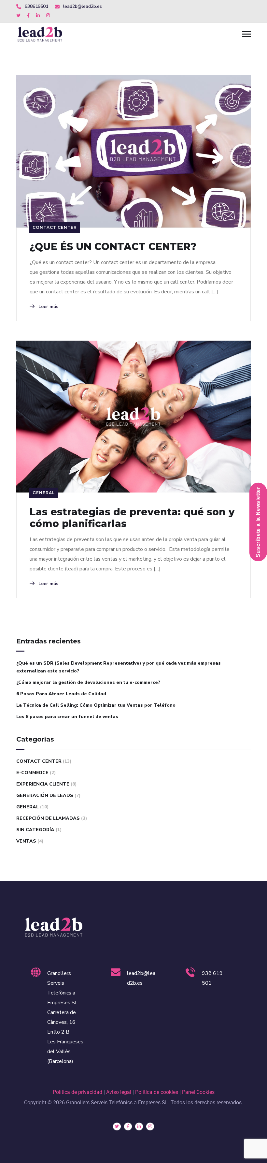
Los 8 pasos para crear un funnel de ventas (67, 717)
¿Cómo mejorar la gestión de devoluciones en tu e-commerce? (88, 682)
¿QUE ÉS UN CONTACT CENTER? (113, 247)
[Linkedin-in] (139, 1126)
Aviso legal (118, 1092)
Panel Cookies (198, 1092)
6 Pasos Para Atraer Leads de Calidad (61, 694)
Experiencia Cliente (42, 784)
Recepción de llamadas (48, 818)
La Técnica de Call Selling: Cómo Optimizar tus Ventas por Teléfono (96, 705)
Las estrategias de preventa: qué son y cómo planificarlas (132, 518)
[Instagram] (150, 1126)
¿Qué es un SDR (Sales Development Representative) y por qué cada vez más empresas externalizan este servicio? (118, 667)
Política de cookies (156, 1092)
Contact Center (55, 227)
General (44, 492)
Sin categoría (35, 830)
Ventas (26, 841)
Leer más (47, 306)
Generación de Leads (44, 795)
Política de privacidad (77, 1092)
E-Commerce (32, 773)
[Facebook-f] (128, 1126)
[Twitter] (117, 1126)
